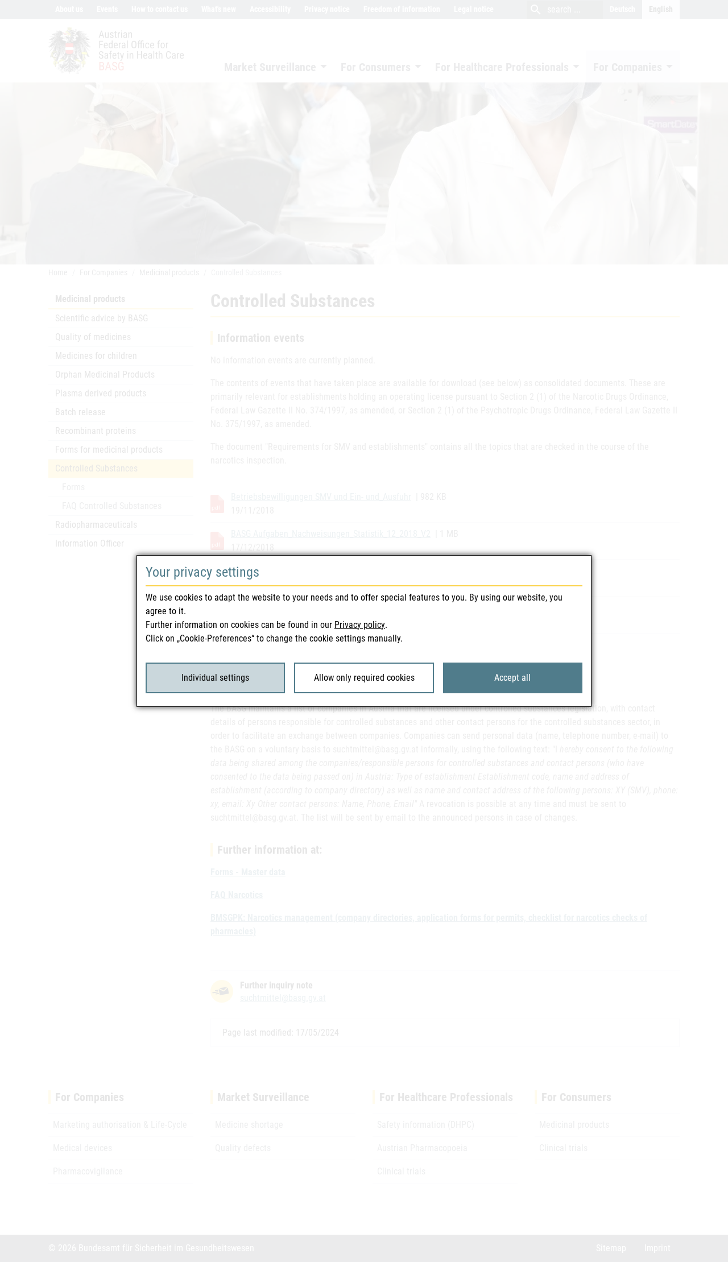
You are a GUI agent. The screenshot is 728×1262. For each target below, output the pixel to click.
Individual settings (215, 677)
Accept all (512, 677)
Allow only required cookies (364, 677)
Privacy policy (359, 624)
